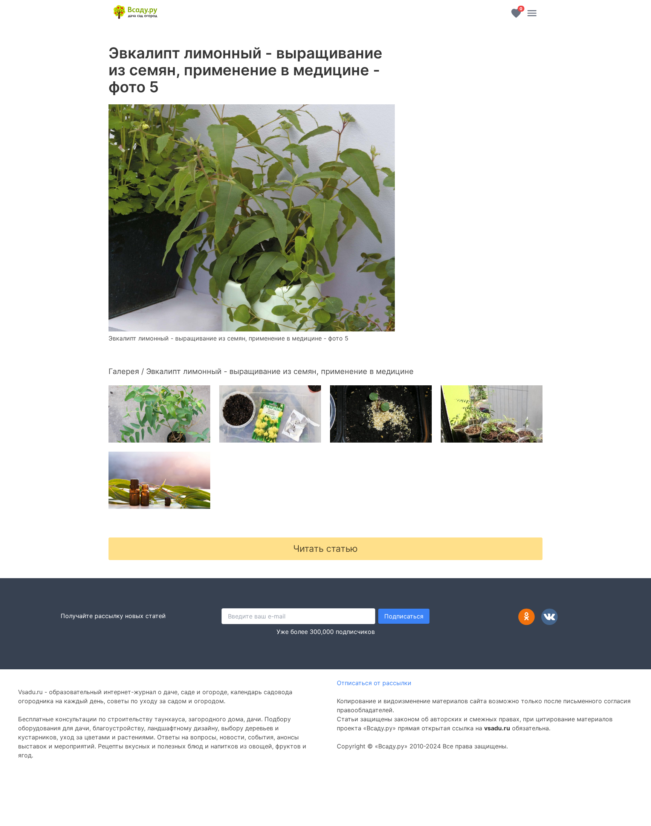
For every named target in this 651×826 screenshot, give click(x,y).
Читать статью (325, 548)
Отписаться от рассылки (374, 683)
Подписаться (403, 616)
